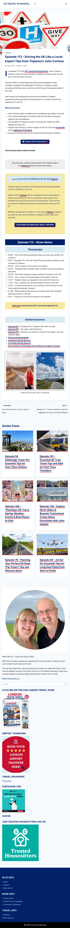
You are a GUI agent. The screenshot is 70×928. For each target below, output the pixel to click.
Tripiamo (54, 179)
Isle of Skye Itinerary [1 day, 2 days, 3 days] (16, 409)
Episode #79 (13, 332)
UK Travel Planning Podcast (36, 71)
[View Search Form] (35, 3)
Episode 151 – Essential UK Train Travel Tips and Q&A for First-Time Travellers (51, 463)
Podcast (8, 53)
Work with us (8, 888)
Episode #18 (13, 329)
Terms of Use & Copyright (12, 901)
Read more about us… (11, 678)
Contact (6, 885)
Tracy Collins (10, 65)
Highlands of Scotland (22, 130)
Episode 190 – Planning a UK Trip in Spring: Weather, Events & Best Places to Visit (17, 513)
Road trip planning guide (18, 337)
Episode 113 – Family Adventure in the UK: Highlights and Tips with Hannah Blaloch (52, 409)
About (5, 882)
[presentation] (17, 441)
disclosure (25, 166)
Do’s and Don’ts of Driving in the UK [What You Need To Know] (34, 346)
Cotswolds (60, 127)
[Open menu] (66, 3)
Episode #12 (13, 326)
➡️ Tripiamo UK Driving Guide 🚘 (35, 142)
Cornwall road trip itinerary (19, 343)
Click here (16, 306)
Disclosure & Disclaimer (12, 904)
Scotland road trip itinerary (19, 340)
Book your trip (8, 918)
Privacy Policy (8, 898)
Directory (6, 915)
